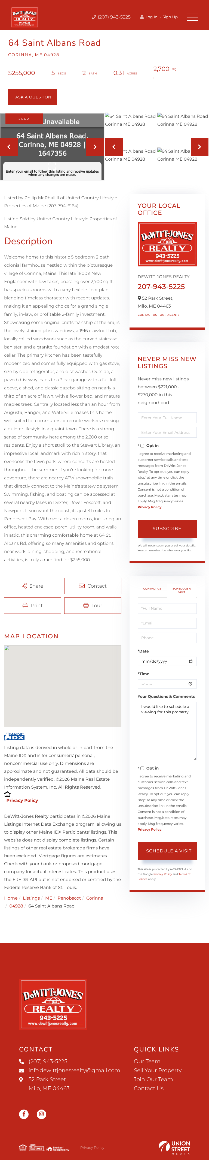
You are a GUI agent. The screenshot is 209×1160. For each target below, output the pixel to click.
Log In (151, 16)
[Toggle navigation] (192, 17)
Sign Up (170, 16)
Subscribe (167, 528)
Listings (31, 898)
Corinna (94, 898)
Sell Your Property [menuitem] (158, 1070)
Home (11, 898)
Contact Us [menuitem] (149, 1088)
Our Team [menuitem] (147, 1061)
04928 (16, 906)
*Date (143, 651)
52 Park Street (49, 1084)
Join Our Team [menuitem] (153, 1079)
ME (48, 898)
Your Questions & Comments (166, 696)
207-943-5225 (161, 286)
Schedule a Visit (182, 590)
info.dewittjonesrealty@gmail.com (74, 1070)
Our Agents (170, 315)
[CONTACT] (32, 97)
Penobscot (69, 898)
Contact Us (147, 315)
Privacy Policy (22, 800)
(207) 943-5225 (114, 17)
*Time (143, 673)
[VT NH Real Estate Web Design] (174, 1148)
